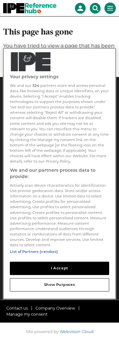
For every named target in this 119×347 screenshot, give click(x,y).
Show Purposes (59, 284)
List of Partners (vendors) (34, 251)
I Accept (59, 268)
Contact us (17, 308)
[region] (59, 173)
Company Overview (55, 308)
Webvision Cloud (77, 331)
